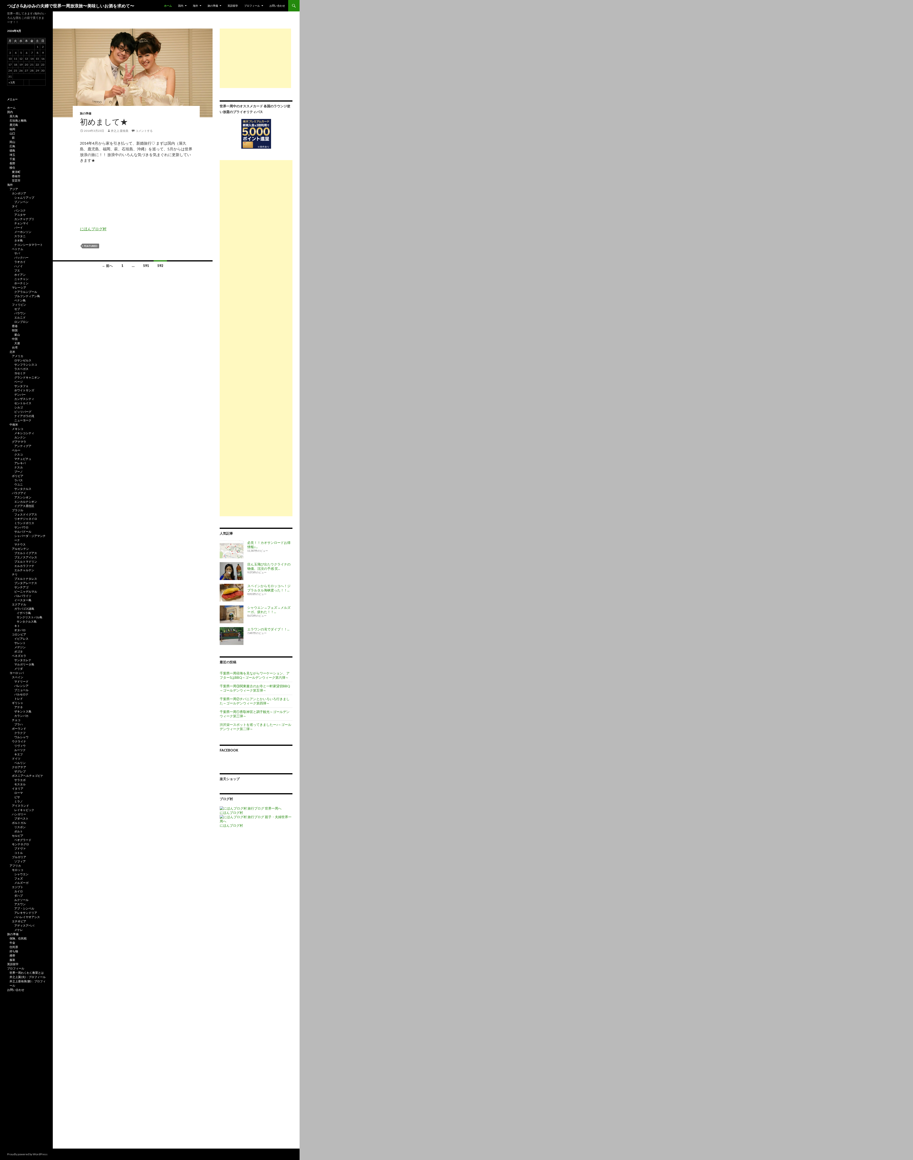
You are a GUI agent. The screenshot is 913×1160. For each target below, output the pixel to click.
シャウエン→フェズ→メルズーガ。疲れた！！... (269, 609)
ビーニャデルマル (25, 591)
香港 (15, 326)
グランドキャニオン (27, 377)
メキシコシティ (24, 433)
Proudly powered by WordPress (27, 1154)
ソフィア (20, 861)
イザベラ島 (24, 613)
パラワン (20, 313)
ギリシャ (17, 703)
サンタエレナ (22, 660)
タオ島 (18, 240)
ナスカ (18, 467)
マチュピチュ (22, 459)
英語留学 (233, 5)
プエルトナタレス (25, 578)
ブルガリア (19, 857)
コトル (18, 853)
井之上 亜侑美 (119, 131)
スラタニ (20, 236)
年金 (12, 942)
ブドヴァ (20, 848)
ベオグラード (22, 840)
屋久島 (14, 116)
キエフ (18, 754)
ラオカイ (20, 262)
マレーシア (19, 287)
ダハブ (18, 895)
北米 (12, 352)
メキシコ (17, 429)
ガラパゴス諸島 (24, 608)
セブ (17, 309)
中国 (15, 339)
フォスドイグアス (25, 514)
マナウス (20, 544)
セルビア (17, 835)
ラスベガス (21, 369)
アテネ (18, 707)
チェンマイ (21, 223)
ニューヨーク (22, 420)
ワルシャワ (21, 737)
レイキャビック (24, 810)
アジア (14, 189)
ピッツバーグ (22, 411)
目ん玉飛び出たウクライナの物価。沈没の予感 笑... (269, 566)
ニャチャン (21, 279)
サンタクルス (22, 489)
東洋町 (16, 172)
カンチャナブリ (24, 219)
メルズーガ (21, 883)
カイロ (18, 891)
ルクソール (21, 900)
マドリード (21, 681)
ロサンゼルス (22, 360)
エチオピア (19, 921)
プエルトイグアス (25, 553)
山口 (12, 133)
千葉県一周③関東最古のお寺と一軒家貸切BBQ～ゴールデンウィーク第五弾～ (255, 688)
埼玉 (12, 155)
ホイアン (20, 274)
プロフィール (252, 5)
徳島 (12, 150)
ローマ (18, 793)
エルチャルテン (24, 570)
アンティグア (22, 446)
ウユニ (18, 484)
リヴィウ (20, 745)
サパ (17, 253)
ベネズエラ (19, 656)
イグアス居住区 (24, 506)
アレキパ (20, 463)
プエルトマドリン (25, 561)
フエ (17, 270)
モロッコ (17, 870)
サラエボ (20, 780)
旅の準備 (213, 5)
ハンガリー (19, 814)
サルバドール (22, 531)
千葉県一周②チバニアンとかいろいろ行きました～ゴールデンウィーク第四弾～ (255, 701)
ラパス (18, 480)
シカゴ (18, 407)
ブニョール (21, 690)
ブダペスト (21, 818)
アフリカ (15, 865)
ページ (18, 381)
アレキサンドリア (25, 912)
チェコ (16, 720)
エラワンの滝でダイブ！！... (268, 629)
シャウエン (21, 874)
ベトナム (17, 249)
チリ (15, 574)
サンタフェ (21, 386)
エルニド (20, 317)
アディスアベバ (24, 925)
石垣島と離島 (18, 120)
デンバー (20, 394)
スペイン (17, 677)
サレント (20, 643)
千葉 (12, 159)
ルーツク (20, 750)
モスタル (20, 784)
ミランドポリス (24, 523)
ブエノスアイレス (25, 557)
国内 (180, 5)
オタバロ (20, 630)
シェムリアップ (24, 197)
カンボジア (19, 193)
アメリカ (17, 356)
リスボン (20, 827)
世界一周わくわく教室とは (27, 972)
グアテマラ (19, 441)
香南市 (16, 176)
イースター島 (22, 600)
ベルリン (20, 763)
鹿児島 (14, 125)
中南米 (14, 424)
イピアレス (21, 638)
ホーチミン (21, 283)
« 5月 (12, 82)
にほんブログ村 (93, 228)
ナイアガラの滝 (24, 416)
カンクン (20, 437)
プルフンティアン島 (27, 296)
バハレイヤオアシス (27, 917)
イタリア (17, 788)
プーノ (18, 471)
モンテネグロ (20, 844)
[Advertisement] (255, 58)
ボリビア (17, 476)
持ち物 (14, 951)
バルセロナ (21, 694)
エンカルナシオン (25, 501)
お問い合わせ (277, 5)
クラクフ (20, 733)
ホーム (168, 5)
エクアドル (19, 604)
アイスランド (20, 805)
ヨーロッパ (17, 673)
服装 (12, 960)
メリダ (18, 668)
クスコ (18, 454)
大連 (17, 343)
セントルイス (22, 403)
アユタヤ (20, 214)
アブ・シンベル (24, 908)
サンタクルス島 (27, 621)
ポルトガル (19, 823)
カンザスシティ (24, 399)
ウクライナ (19, 741)
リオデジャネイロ (25, 519)
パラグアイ (19, 493)
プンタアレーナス (25, 583)
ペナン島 (20, 300)
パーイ (18, 227)
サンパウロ (21, 527)
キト (17, 626)
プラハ (18, 724)
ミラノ (18, 801)
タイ (15, 206)
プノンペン (21, 202)
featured (90, 245)
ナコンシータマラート (28, 244)
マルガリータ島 (24, 664)
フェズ (18, 878)
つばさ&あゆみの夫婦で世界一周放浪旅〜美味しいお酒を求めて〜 (70, 5)
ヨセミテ (20, 373)
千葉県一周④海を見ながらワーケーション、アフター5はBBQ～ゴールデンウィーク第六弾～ (255, 675)
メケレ (18, 930)
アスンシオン (22, 497)
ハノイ (18, 266)
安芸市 (16, 180)
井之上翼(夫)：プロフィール (28, 977)
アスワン (20, 904)
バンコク (20, 210)
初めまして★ (104, 121)
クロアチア (19, 767)
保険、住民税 (18, 938)
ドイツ (16, 758)
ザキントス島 (22, 711)
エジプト (17, 887)
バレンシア (21, 686)
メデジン (20, 647)
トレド (18, 698)
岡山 (12, 142)
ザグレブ (20, 771)
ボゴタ (18, 651)
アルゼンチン (20, 549)
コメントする (144, 131)
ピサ (17, 797)
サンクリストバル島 (29, 617)
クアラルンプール (25, 292)
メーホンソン (22, 232)
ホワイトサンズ (24, 390)
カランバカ (21, 716)
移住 (12, 167)
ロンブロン (21, 322)
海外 (195, 5)
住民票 (14, 947)
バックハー (21, 257)
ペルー (16, 450)
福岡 (12, 129)
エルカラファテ (24, 566)
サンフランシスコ (25, 364)
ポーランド (19, 728)
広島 (12, 146)
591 (146, 266)
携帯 (12, 955)
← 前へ (107, 266)
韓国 (15, 330)
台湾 (15, 347)
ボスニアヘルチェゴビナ (27, 775)
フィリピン (19, 304)
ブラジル (17, 510)
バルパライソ (22, 596)
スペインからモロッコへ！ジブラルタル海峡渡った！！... (269, 588)
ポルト (18, 831)
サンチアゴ (21, 587)
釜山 (17, 334)
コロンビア (19, 634)
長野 (12, 163)
